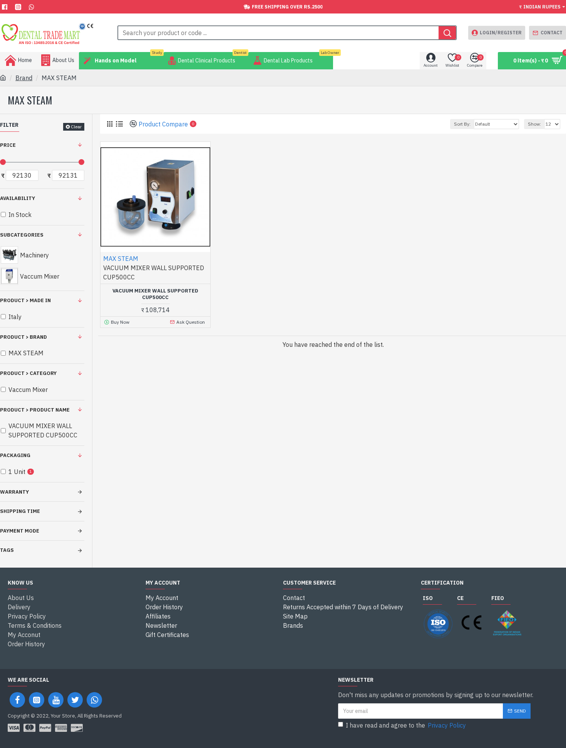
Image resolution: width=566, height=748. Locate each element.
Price (8, 145)
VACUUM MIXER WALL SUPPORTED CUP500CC (155, 294)
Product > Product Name (35, 410)
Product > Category (28, 373)
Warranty (14, 492)
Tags (7, 550)
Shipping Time (20, 511)
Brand (23, 78)
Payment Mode (19, 531)
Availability (17, 198)
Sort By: (462, 124)
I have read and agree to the (406, 725)
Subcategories (22, 235)
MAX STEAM (120, 258)
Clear (76, 126)
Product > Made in (25, 300)
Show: (534, 124)
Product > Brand (23, 337)
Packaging (15, 455)
